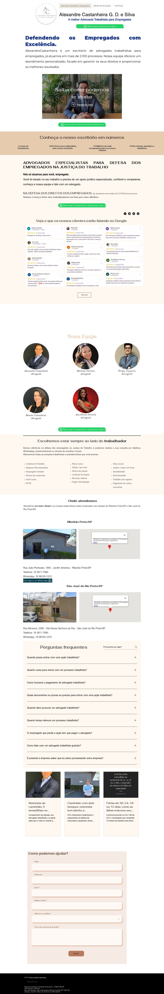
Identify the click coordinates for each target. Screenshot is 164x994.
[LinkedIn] (133, 213)
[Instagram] (138, 213)
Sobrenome (38, 874)
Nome (36, 861)
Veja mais (84, 295)
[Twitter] (129, 213)
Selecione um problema (42, 913)
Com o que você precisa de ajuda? (46, 927)
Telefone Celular (40, 900)
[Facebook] (125, 213)
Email (36, 887)
